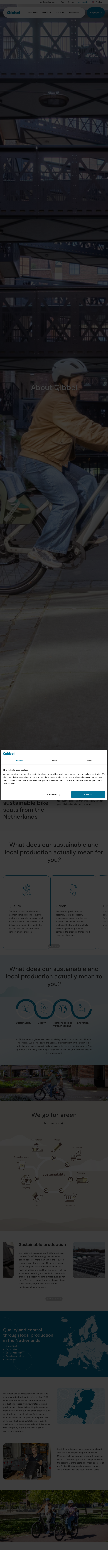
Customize (52, 794)
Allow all (88, 794)
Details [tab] (54, 760)
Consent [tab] (19, 760)
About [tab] (89, 760)
